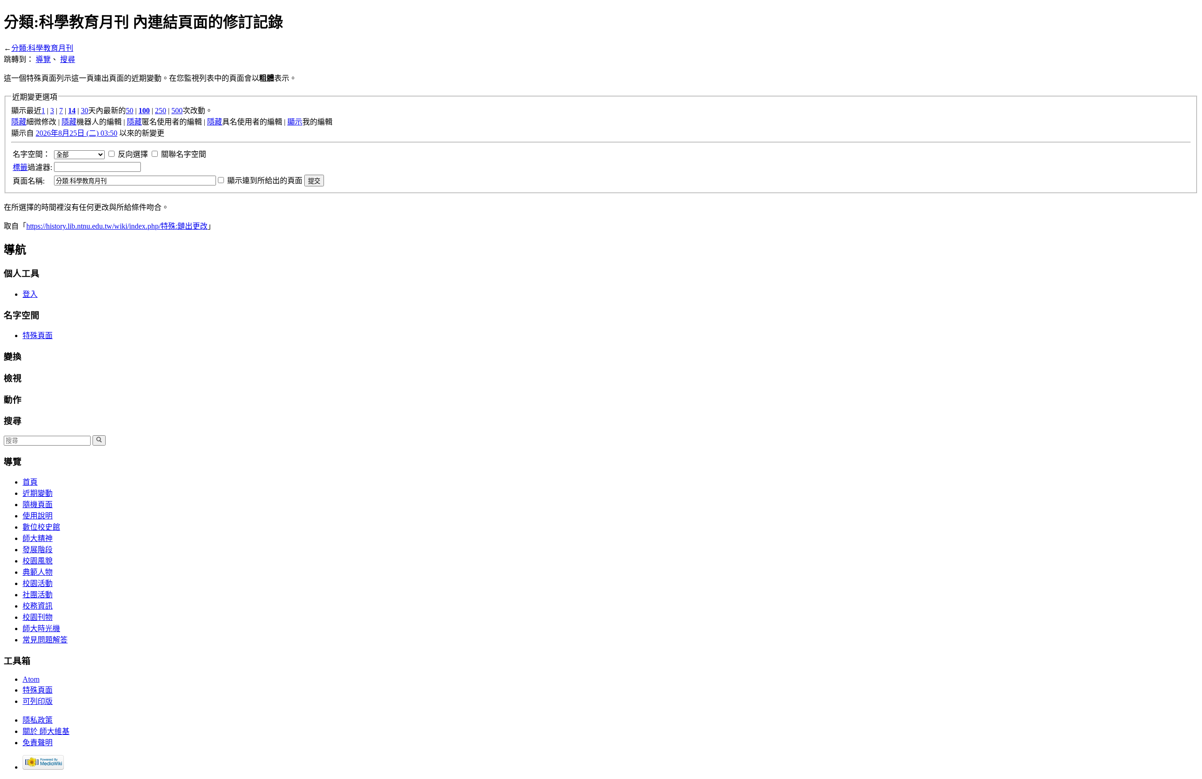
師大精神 (38, 538)
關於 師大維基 (46, 731)
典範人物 (38, 572)
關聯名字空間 (183, 154)
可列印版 (38, 701)
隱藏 (18, 122)
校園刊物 (38, 617)
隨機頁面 (38, 505)
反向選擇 (133, 154)
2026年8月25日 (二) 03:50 (76, 133)
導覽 (43, 59)
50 (129, 111)
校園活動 (38, 583)
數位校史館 (41, 527)
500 (177, 111)
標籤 (20, 167)
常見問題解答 (45, 640)
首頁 (30, 482)
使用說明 (38, 516)
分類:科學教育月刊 (42, 48)
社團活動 (38, 595)
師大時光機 (41, 628)
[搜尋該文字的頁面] (99, 440)
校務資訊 (38, 606)
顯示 (294, 122)
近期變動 (38, 493)
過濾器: (32, 167)
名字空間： (31, 154)
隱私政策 (38, 720)
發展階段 (38, 550)
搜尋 (67, 59)
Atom (31, 679)
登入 (30, 294)
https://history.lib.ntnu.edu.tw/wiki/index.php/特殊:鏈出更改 (117, 226)
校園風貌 (38, 561)
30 (84, 111)
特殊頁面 (38, 335)
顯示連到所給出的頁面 (264, 181)
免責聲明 (38, 743)
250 (160, 111)
